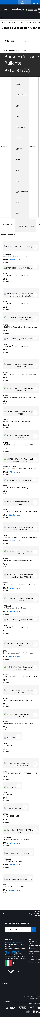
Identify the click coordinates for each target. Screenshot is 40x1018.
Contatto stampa (20, 956)
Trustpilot (5, 981)
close (1, 14)
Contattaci (32, 939)
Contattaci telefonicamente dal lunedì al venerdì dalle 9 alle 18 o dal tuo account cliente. (15, 953)
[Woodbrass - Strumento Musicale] (19, 8)
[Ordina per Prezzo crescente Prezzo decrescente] (16, 38)
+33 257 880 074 (10, 950)
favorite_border (35, 244)
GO (33, 927)
